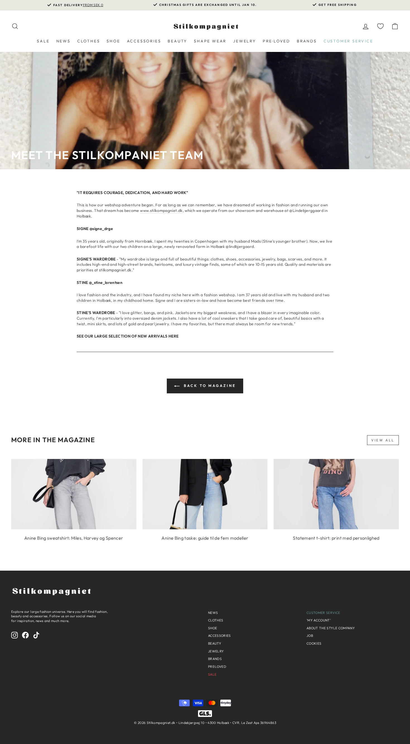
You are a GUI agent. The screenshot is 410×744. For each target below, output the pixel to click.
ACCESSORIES (144, 41)
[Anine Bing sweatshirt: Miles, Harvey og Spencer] (73, 494)
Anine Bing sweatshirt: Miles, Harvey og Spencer (73, 538)
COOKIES (314, 643)
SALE (43, 41)
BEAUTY (177, 41)
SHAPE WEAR (210, 41)
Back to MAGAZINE (209, 385)
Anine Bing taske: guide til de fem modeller (204, 538)
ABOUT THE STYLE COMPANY (331, 628)
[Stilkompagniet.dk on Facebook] (25, 635)
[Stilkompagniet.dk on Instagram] (14, 635)
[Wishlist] (380, 26)
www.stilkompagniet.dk (161, 210)
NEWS (63, 41)
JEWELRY (244, 41)
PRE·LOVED (276, 41)
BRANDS (307, 41)
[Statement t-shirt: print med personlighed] (336, 494)
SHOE (113, 41)
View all (383, 440)
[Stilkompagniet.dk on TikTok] (36, 635)
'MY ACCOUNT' (319, 620)
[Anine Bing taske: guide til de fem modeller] (205, 494)
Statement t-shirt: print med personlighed (336, 538)
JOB (310, 635)
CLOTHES (88, 41)
